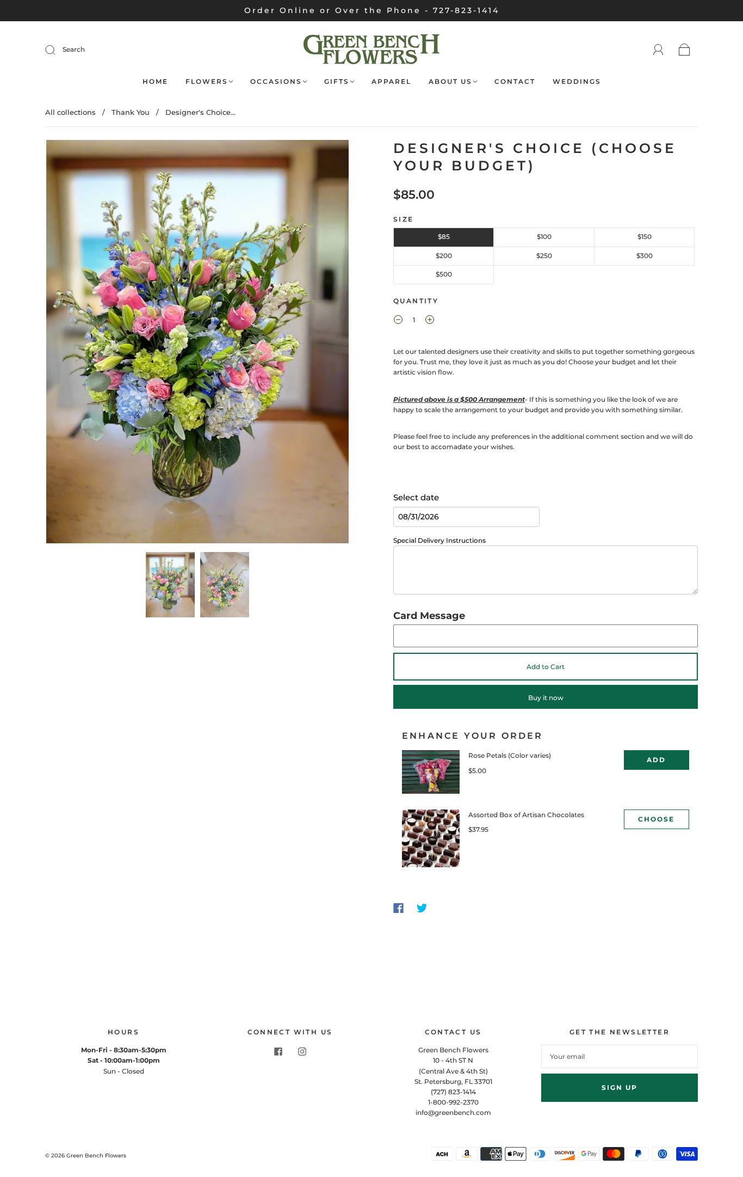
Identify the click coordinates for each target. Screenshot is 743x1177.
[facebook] (278, 1051)
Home (155, 81)
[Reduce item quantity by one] (398, 321)
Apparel (391, 81)
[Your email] (619, 1056)
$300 (644, 256)
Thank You (131, 112)
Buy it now (546, 698)
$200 (444, 256)
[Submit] (57, 50)
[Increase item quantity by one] (430, 321)
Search (74, 49)
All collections (70, 112)
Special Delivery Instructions (439, 540)
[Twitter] (422, 908)
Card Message (429, 616)
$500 (444, 274)
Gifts (336, 81)
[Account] (658, 50)
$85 (444, 236)
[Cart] (684, 50)
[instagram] (302, 1051)
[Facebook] (398, 908)
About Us (450, 81)
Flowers (206, 81)
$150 (644, 236)
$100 (544, 236)
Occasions (276, 81)
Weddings (577, 81)
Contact (514, 81)
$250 (544, 256)
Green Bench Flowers (96, 1155)
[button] (76, 344)
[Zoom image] (197, 344)
